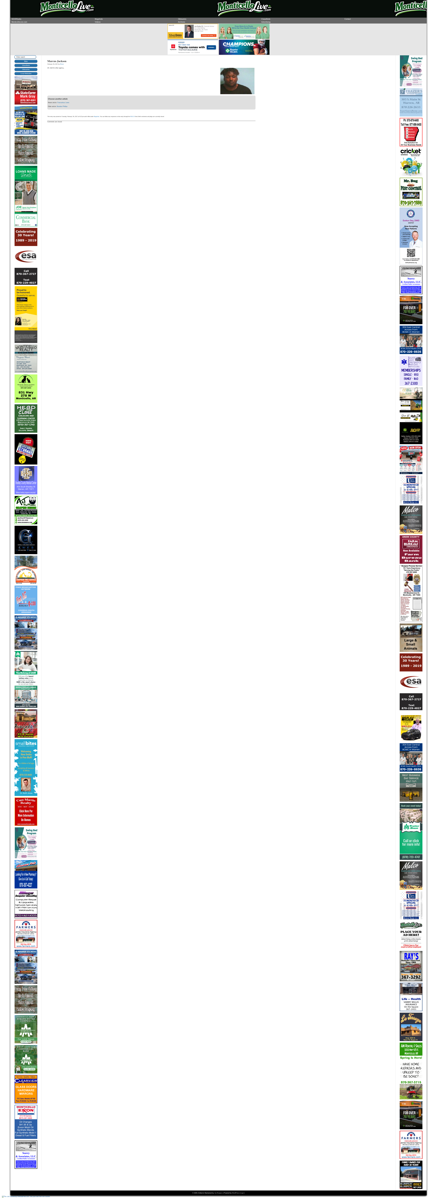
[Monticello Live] (193, 54)
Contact (347, 19)
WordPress (235, 1193)
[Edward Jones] (193, 38)
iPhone (62, 64)
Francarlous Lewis (63, 102)
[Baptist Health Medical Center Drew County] (244, 54)
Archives (181, 22)
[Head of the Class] (26, 432)
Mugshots (99, 19)
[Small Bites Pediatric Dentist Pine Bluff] (26, 795)
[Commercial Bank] (26, 226)
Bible (26, 61)
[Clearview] (26, 1103)
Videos (97, 22)
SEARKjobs (16, 19)
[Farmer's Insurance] (26, 948)
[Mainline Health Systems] (244, 38)
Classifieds (265, 19)
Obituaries (182, 19)
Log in (243, 1193)
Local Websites (25, 73)
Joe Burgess (218, 1193)
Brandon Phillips (62, 106)
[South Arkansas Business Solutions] (411, 146)
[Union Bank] (411, 503)
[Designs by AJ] (26, 524)
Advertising (265, 22)
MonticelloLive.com (19, 22)
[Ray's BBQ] (411, 981)
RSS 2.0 (132, 116)
